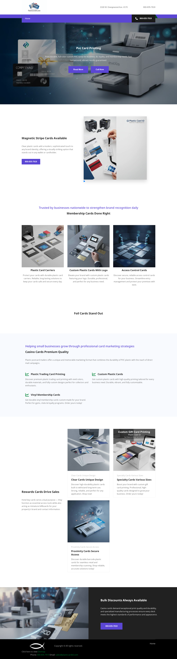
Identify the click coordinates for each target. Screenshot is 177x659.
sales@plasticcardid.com (67, 654)
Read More (78, 69)
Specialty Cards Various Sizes (134, 479)
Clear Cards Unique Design (87, 479)
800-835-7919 (145, 18)
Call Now (100, 69)
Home (27, 19)
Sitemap (41, 651)
